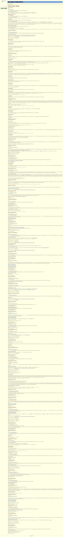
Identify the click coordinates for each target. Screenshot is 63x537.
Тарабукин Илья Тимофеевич (11, 276)
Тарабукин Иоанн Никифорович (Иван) (13, 347)
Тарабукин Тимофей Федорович (13, 480)
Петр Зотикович (11, 9)
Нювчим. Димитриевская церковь (12, 316)
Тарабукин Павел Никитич (11, 460)
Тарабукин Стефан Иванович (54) (12, 494)
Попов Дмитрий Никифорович (12, 30)
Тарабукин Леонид (10, 374)
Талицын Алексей (10, 48)
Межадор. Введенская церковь (12, 217)
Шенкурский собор (10, 131)
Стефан (36, 288)
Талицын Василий (10, 66)
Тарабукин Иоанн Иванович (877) (12, 322)
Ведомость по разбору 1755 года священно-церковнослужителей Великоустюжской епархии (25, 189)
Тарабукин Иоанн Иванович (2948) (12, 307)
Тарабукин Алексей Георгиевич (12, 155)
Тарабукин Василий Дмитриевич (12, 179)
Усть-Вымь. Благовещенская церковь (12, 11)
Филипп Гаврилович (11, 440)
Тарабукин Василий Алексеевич (12, 168)
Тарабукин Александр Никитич (12, 145)
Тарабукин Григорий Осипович (12, 243)
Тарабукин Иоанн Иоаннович (13, 270)
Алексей (10, 219)
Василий (11, 161)
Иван (35, 237)
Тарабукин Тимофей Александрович (13, 278)
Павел (31, 413)
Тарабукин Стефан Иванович (13, 399)
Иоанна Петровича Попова (25, 174)
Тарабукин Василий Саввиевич (12, 190)
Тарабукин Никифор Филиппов (13, 32)
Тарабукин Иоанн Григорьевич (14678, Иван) (13, 293)
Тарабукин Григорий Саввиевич (12, 251)
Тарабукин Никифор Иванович (12, 430)
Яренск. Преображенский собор (12, 173)
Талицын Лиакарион (10, 79)
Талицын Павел (10, 95)
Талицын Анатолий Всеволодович (12, 53)
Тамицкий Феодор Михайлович (12, 138)
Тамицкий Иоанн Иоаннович (11, 119)
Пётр (13, 161)
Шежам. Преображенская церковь (12, 272)
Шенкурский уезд (10, 117)
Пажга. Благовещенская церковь (12, 218)
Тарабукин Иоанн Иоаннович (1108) (12, 329)
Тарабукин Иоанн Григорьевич (13, 223)
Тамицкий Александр (10, 110)
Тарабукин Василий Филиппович (12, 199)
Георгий (28, 228)
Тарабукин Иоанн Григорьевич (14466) (13, 283)
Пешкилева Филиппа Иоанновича (20, 228)
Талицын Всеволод (10, 71)
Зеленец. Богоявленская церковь (12, 256)
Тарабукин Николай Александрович (12, 451)
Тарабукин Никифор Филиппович (12, 438)
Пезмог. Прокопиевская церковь (22, 196)
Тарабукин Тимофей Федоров (45, 247)
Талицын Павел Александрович (12, 98)
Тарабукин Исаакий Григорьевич (12, 360)
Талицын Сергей (10, 106)
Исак (36, 237)
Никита (33, 237)
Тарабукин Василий (10, 163)
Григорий (29, 288)
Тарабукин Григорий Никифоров (13, 362)
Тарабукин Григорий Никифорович (12, 232)
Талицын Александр (10, 39)
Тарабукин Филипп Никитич (11, 525)
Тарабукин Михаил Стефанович (12, 397)
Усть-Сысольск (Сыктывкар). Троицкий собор (13, 385)
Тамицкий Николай (10, 134)
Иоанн (14, 483)
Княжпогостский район (15, 196)
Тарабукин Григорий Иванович (13, 214)
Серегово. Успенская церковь (11, 491)
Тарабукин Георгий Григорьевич (13, 157)
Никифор (22, 28)
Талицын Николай (10, 83)
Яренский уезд (10, 196)
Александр (43, 413)
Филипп (48, 413)
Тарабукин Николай (10, 446)
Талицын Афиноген (10, 59)
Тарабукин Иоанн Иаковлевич (12, 301)
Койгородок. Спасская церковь (12, 264)
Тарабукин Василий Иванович (12, 185)
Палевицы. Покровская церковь (12, 27)
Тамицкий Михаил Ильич (11, 126)
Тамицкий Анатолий (10, 114)
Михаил (10, 458)
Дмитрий (31, 318)
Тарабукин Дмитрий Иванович (12, 258)
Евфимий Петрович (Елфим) (11, 14)
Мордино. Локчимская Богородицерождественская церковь (15, 160)
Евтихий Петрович (10, 7)
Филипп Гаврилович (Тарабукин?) (12, 25)
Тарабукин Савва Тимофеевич (13, 192)
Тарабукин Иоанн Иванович (12, 324)
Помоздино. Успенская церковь (12, 394)
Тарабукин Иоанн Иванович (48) (13, 260)
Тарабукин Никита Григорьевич (13, 147)
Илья (14, 510)
